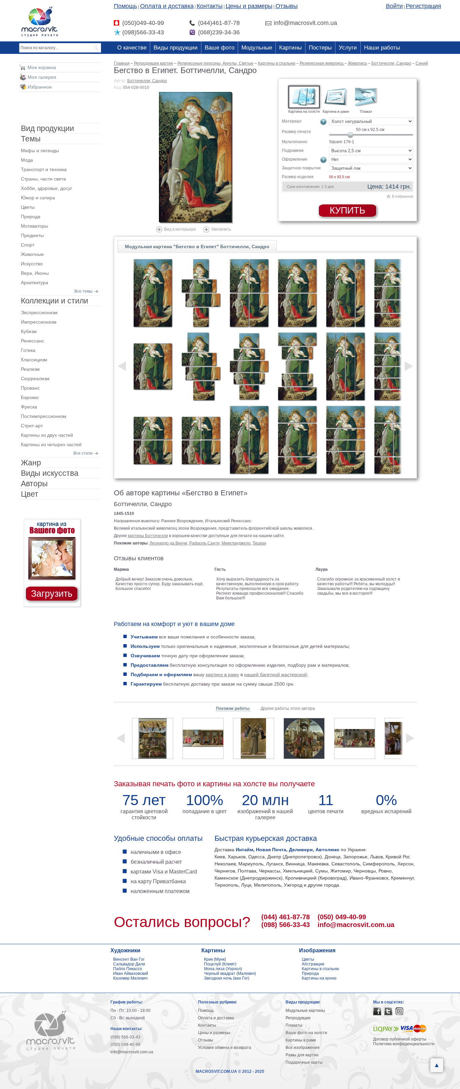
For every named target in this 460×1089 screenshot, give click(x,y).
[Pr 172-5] (297, 366)
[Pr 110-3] (297, 440)
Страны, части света (43, 179)
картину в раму (222, 674)
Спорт (27, 245)
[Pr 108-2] (249, 440)
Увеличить (221, 229)
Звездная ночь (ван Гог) (226, 978)
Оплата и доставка (167, 6)
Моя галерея (42, 77)
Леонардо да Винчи (168, 543)
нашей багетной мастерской (275, 674)
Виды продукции (176, 47)
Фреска (29, 406)
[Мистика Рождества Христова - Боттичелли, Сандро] (152, 738)
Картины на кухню (319, 978)
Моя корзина (42, 67)
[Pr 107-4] (249, 293)
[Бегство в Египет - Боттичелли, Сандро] (196, 158)
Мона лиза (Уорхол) (223, 968)
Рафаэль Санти (204, 543)
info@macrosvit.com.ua (356, 924)
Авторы (34, 483)
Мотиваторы (34, 226)
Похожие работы (233, 708)
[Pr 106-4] (201, 440)
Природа (30, 216)
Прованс (30, 388)
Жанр (31, 462)
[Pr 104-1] (152, 366)
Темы (31, 138)
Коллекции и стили (54, 300)
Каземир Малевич (130, 978)
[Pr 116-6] (393, 366)
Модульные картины (305, 1010)
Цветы (28, 207)
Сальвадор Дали (129, 964)
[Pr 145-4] (201, 366)
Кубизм (29, 331)
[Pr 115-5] (393, 293)
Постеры (320, 47)
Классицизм (34, 359)
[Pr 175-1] (152, 293)
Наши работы (382, 47)
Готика (28, 350)
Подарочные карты (304, 1062)
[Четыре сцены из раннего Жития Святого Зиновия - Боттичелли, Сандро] (203, 738)
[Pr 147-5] (249, 366)
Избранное (40, 87)
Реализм (30, 369)
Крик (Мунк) (215, 959)
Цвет (29, 494)
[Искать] (96, 48)
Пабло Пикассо (127, 968)
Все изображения (303, 1047)
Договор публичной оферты (399, 1039)
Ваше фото (219, 47)
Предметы (32, 235)
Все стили (83, 453)
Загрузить (51, 594)
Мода (27, 160)
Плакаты (294, 1025)
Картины (290, 47)
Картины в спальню (320, 968)
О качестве (131, 47)
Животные (32, 254)
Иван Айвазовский (130, 973)
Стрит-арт (32, 425)
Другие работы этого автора (288, 708)
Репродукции (298, 1018)
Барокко (30, 397)
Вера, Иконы (35, 273)
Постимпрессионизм (43, 416)
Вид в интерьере (180, 229)
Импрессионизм (39, 322)
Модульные (256, 47)
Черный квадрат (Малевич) (230, 973)
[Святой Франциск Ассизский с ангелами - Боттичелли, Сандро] (253, 738)
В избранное (402, 196)
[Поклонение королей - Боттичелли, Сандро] (304, 738)
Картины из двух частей (47, 435)
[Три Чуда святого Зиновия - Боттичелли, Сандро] (354, 738)
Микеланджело (236, 543)
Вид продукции (47, 128)
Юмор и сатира (38, 197)
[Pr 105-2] (152, 440)
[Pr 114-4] (345, 440)
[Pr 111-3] (345, 293)
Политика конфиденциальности (403, 1044)
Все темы (83, 291)
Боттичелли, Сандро (147, 80)
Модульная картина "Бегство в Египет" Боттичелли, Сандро (197, 246)
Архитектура (34, 282)
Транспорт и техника (44, 169)
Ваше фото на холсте (306, 1032)
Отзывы (286, 6)
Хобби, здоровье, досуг (46, 188)
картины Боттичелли (148, 535)
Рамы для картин (302, 1055)
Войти (394, 6)
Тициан (259, 543)
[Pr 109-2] (297, 293)
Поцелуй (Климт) (220, 964)
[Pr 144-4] (201, 293)
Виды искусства (49, 473)
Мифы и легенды (40, 150)
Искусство (32, 263)
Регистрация (423, 6)
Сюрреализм (35, 378)
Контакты (210, 6)
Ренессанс (32, 340)
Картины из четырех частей (51, 444)
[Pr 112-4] (345, 366)
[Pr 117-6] (393, 440)
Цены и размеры (249, 6)
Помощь (125, 6)
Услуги (348, 47)
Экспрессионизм (39, 312)
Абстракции (313, 964)
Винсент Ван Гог (128, 959)
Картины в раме (301, 1040)
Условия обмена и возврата (224, 1047)
